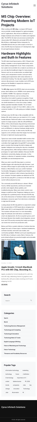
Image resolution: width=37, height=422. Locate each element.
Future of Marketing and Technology (15, 345)
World (6, 322)
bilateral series (17, 381)
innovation (16, 388)
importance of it (21, 377)
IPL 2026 (27, 381)
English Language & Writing (12, 341)
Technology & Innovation (11, 334)
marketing (25, 370)
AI (23, 392)
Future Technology (9, 349)
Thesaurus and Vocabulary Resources (15, 353)
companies (16, 385)
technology (8, 374)
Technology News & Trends (12, 337)
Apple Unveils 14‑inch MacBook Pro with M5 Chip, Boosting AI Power (16, 268)
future (17, 374)
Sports (6, 318)
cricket (7, 381)
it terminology (9, 377)
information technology (12, 370)
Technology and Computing (12, 330)
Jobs (6, 392)
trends (7, 385)
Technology (26, 388)
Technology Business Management (14, 326)
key (31, 385)
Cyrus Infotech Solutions (10, 5)
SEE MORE (4, 284)
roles (24, 385)
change (7, 388)
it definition (26, 374)
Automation (15, 392)
